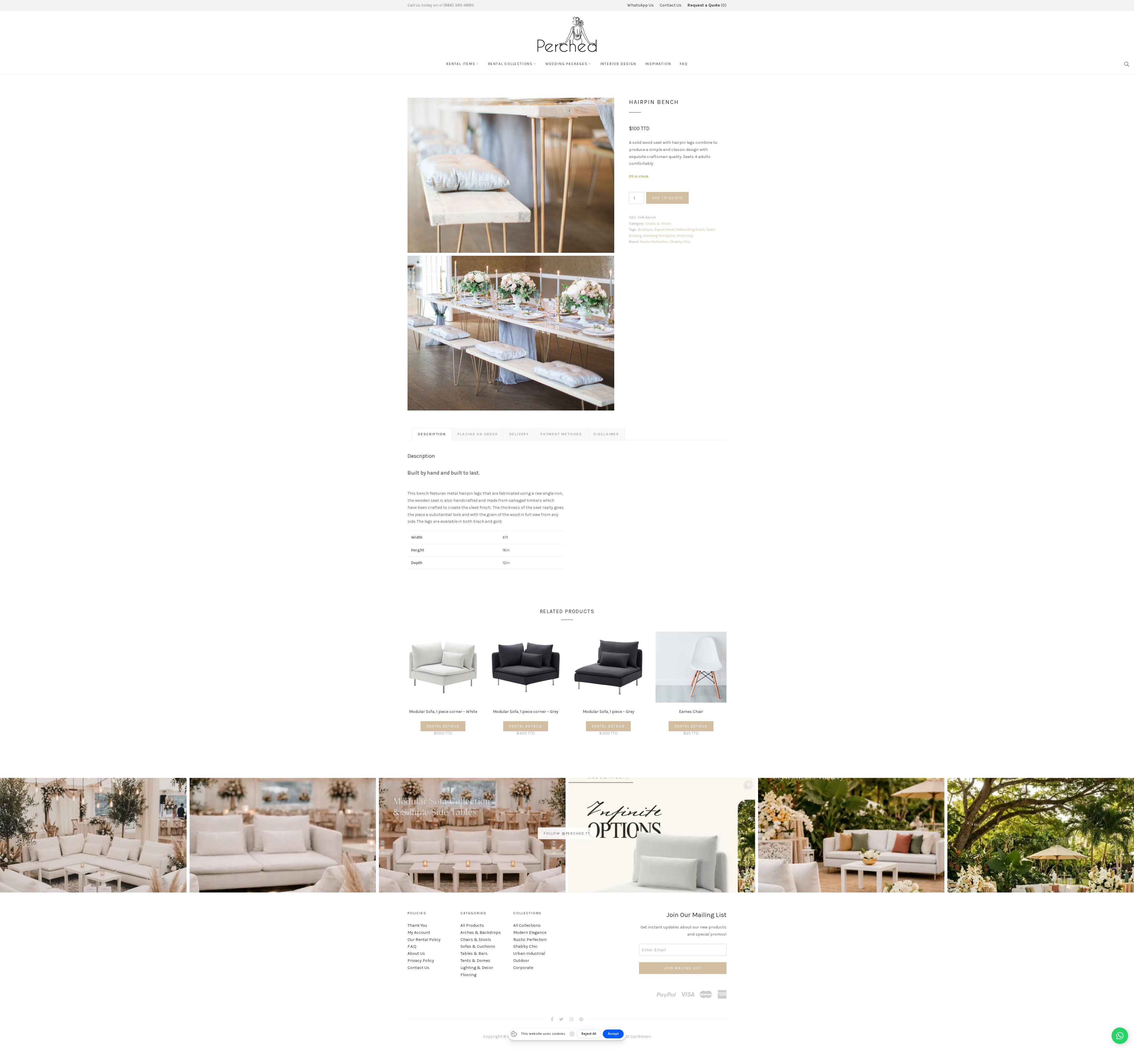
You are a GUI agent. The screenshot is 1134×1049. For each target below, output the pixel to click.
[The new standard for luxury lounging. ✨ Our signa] (661, 871)
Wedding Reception (659, 236)
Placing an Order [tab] (477, 434)
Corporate (523, 967)
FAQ (683, 64)
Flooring (468, 974)
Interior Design (618, 64)
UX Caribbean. (637, 1036)
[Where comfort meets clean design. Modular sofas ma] (283, 871)
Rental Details (443, 726)
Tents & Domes (475, 960)
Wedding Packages (566, 64)
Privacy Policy (421, 960)
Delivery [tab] (519, 434)
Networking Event (690, 229)
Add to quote (667, 198)
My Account (419, 932)
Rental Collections (510, 64)
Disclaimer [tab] (606, 434)
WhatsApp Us (640, 5)
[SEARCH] (1127, 63)
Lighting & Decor (476, 967)
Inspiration (658, 64)
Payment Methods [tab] (561, 434)
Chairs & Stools (658, 223)
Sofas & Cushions (477, 946)
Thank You (417, 925)
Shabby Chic (680, 242)
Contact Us (671, 5)
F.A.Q (412, 946)
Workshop (685, 236)
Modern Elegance (529, 932)
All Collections (527, 925)
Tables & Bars (474, 953)
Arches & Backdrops (480, 932)
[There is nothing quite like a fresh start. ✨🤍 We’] (851, 871)
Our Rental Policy (424, 939)
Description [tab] (432, 434)
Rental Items (460, 64)
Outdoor (521, 960)
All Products (472, 925)
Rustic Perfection (654, 242)
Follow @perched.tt (567, 833)
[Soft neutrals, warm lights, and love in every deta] (93, 871)
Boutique (645, 229)
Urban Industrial (529, 953)
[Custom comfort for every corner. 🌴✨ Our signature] (1040, 871)
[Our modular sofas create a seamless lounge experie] (472, 871)
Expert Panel (664, 229)
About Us (416, 953)
